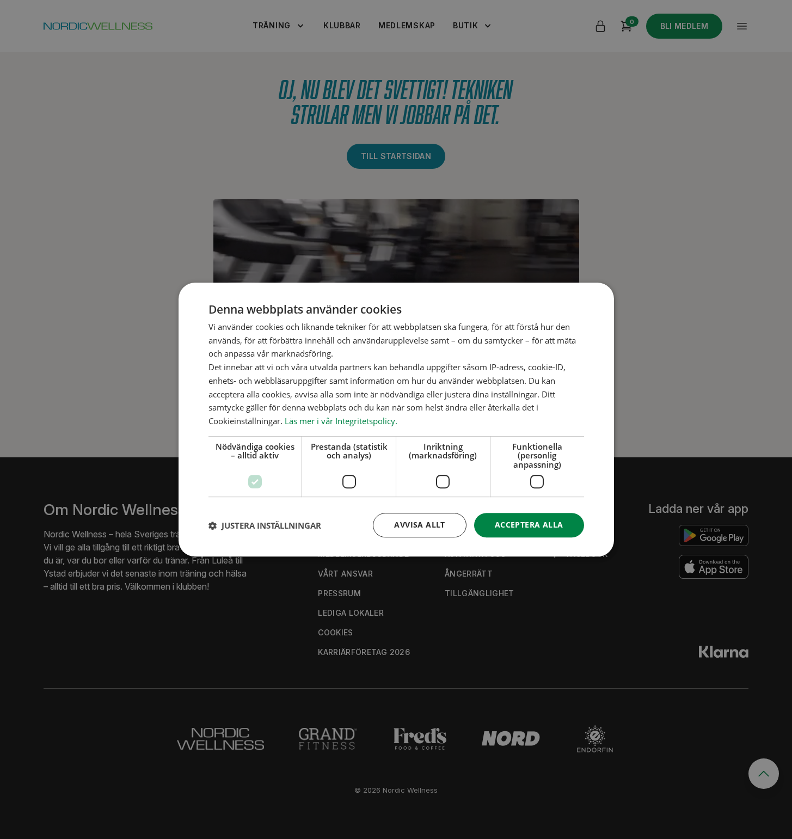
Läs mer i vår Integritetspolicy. (341, 420)
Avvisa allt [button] (419, 525)
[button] (264, 525)
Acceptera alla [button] (529, 525)
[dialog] (396, 420)
